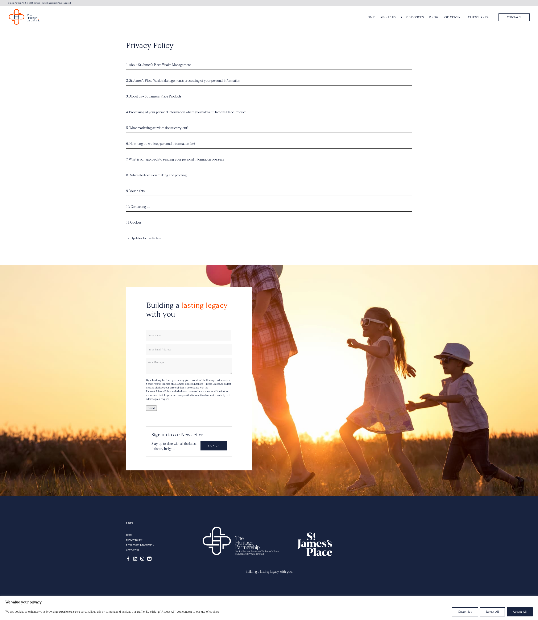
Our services (412, 17)
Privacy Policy (134, 540)
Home (370, 17)
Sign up (213, 445)
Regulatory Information (140, 545)
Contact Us (132, 550)
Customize (465, 611)
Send (151, 408)
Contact (514, 17)
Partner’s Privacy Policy (158, 391)
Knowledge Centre (446, 17)
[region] (269, 608)
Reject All (492, 611)
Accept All (520, 611)
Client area (478, 17)
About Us (388, 17)
